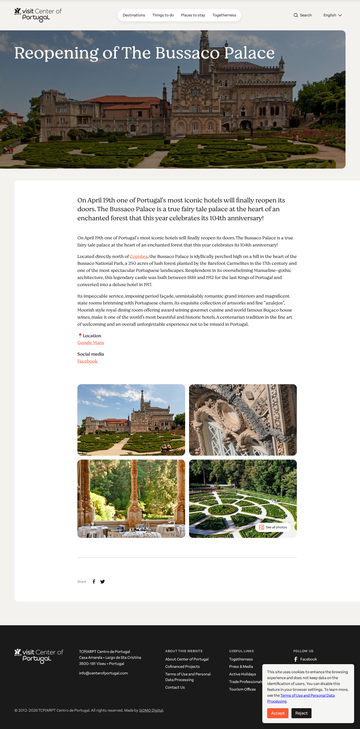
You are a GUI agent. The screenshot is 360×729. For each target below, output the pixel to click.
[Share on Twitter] (102, 581)
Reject (301, 713)
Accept (278, 713)
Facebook (87, 361)
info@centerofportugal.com (103, 673)
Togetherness (241, 659)
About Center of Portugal (187, 659)
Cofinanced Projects (182, 666)
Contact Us (175, 687)
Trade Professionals (246, 681)
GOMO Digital (151, 710)
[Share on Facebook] (94, 582)
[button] (333, 15)
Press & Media (241, 666)
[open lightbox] (131, 420)
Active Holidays (242, 674)
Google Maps (90, 342)
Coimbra (139, 256)
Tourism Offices (242, 689)
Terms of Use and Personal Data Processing (188, 677)
